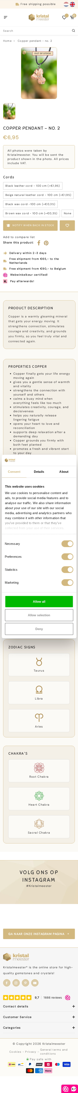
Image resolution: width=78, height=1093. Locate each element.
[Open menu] (5, 17)
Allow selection (39, 615)
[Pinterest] (46, 244)
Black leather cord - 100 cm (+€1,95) (32, 186)
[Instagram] (16, 982)
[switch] (67, 556)
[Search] (74, 31)
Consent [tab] (14, 471)
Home (7, 41)
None (67, 213)
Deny (39, 628)
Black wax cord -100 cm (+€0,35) (30, 204)
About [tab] (63, 471)
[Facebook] (39, 244)
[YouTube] (34, 982)
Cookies (15, 1052)
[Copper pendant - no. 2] (39, 73)
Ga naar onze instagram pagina (36, 934)
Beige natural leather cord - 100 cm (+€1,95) (38, 195)
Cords (8, 177)
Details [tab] (39, 471)
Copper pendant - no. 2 (35, 41)
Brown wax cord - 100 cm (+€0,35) (31, 213)
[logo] (39, 17)
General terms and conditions (54, 1051)
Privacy (30, 1052)
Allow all (39, 601)
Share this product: (18, 242)
